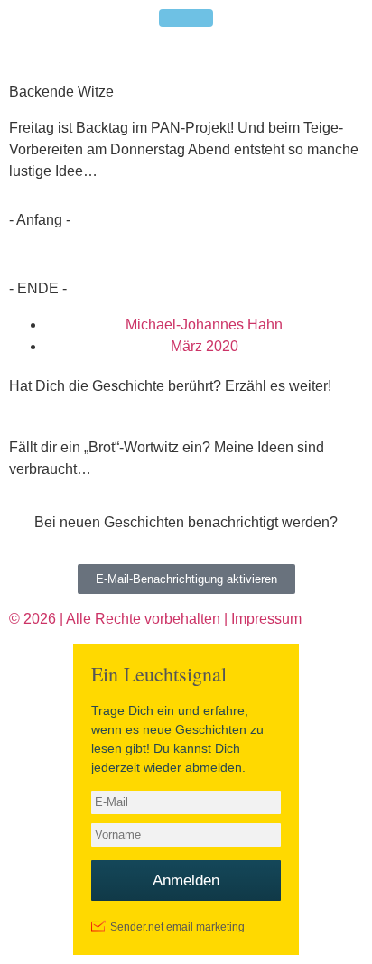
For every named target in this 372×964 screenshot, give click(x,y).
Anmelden (186, 880)
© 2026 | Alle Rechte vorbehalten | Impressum (155, 618)
